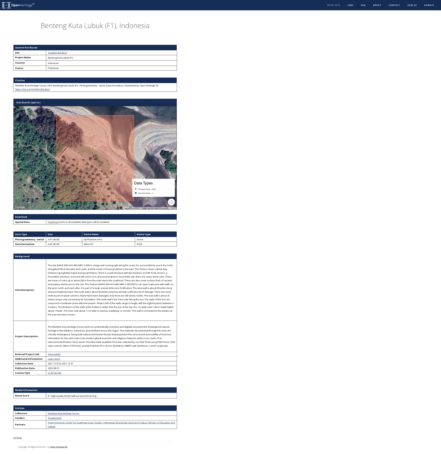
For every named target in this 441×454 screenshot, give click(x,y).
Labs (350, 5)
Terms (173, 208)
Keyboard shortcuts (132, 208)
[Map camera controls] (171, 202)
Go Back (17, 437)
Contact (394, 5)
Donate (429, 5)
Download (53, 222)
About (377, 5)
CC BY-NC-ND (54, 372)
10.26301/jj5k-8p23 (57, 52)
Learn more (54, 358)
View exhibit (54, 354)
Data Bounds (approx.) (28, 102)
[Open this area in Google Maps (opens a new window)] (20, 207)
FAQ (363, 5)
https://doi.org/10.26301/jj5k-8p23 (32, 89)
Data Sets (333, 5)
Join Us (412, 5)
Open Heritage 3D (58, 447)
